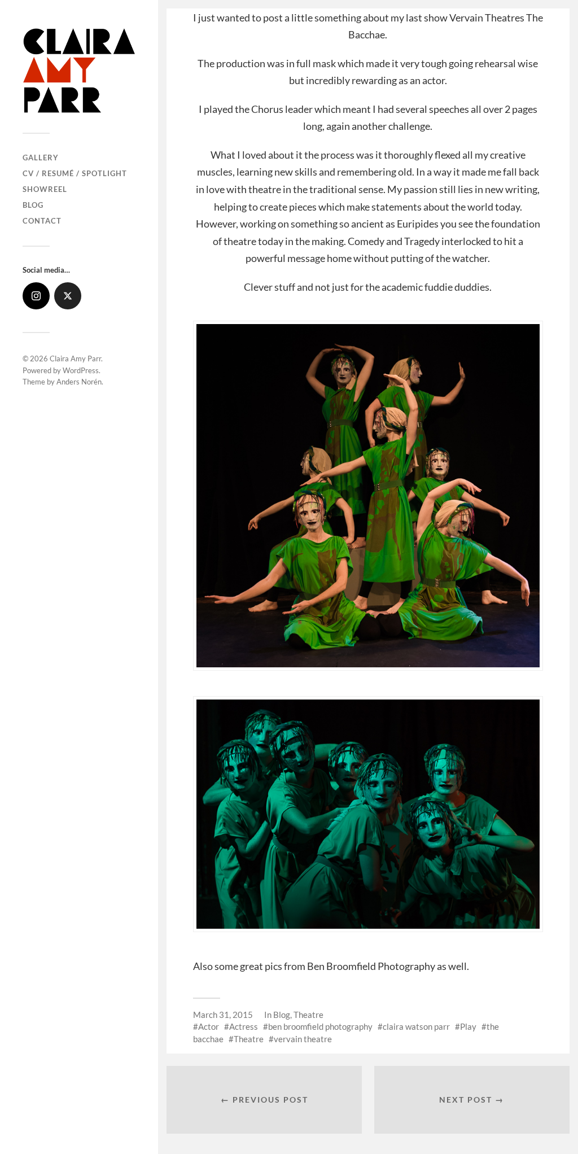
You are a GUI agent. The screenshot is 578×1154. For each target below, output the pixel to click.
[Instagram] (36, 295)
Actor (208, 1026)
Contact (42, 220)
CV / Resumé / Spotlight (75, 173)
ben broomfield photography (320, 1026)
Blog (33, 204)
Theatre (308, 1014)
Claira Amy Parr (75, 358)
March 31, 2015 (223, 1014)
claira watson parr (416, 1026)
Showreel (45, 189)
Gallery (41, 157)
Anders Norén (79, 381)
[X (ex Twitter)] (67, 295)
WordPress (81, 370)
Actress (243, 1026)
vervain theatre (303, 1039)
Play (468, 1026)
